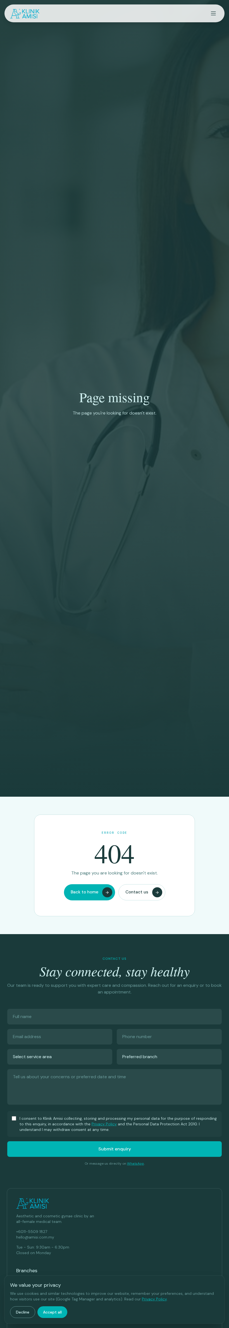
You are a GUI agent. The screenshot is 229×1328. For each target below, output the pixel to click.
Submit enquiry (114, 1149)
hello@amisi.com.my (35, 1237)
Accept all (52, 1312)
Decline (22, 1312)
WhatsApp (135, 1163)
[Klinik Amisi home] (24, 13)
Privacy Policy (104, 1123)
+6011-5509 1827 (31, 1231)
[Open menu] (213, 13)
